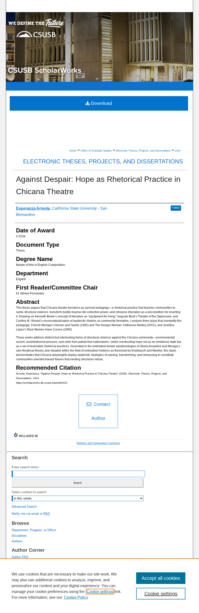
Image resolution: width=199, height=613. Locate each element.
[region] (99, 585)
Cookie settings (100, 592)
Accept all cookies (160, 578)
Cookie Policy (76, 597)
